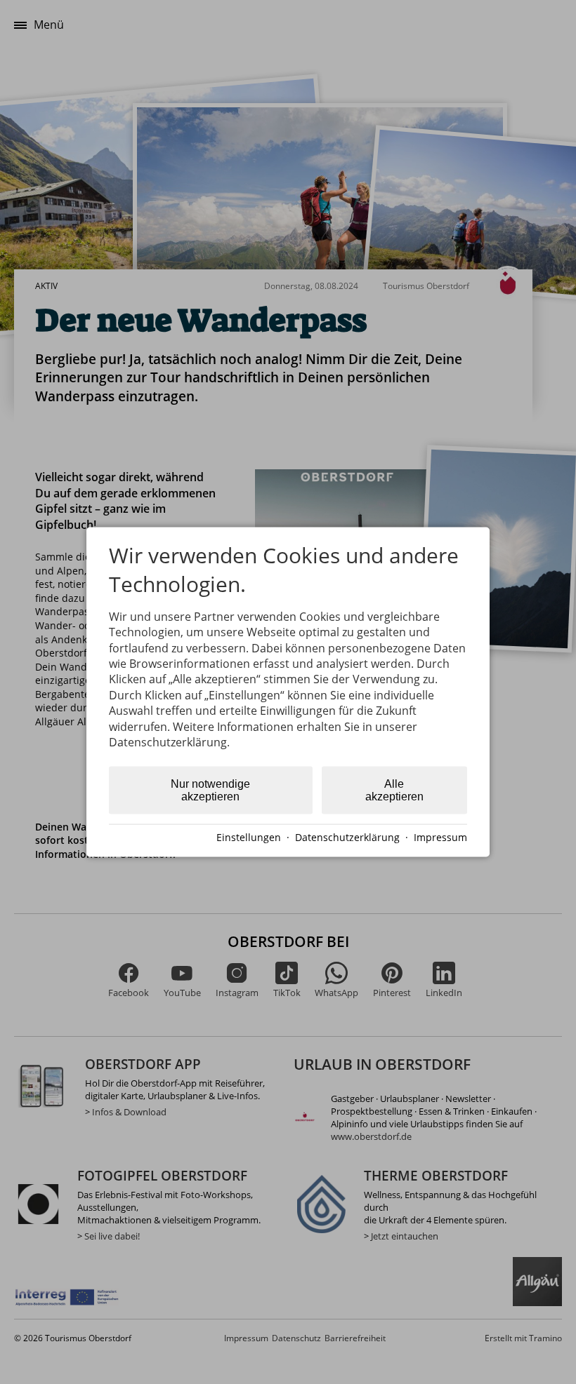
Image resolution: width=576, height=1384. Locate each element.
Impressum (440, 837)
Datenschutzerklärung (347, 837)
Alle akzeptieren (394, 790)
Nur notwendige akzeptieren (210, 790)
